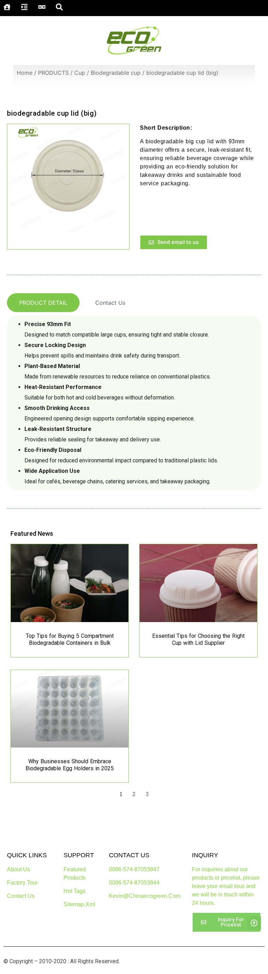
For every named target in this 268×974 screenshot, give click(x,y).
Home (24, 72)
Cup (79, 72)
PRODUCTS (53, 72)
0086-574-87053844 (134, 883)
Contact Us (21, 896)
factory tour (22, 883)
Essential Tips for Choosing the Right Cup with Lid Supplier (198, 639)
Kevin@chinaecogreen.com (144, 896)
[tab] (43, 302)
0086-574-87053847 (134, 869)
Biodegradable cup (116, 72)
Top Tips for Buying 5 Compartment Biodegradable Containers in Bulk (70, 639)
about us (18, 869)
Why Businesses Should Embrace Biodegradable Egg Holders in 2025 (69, 765)
